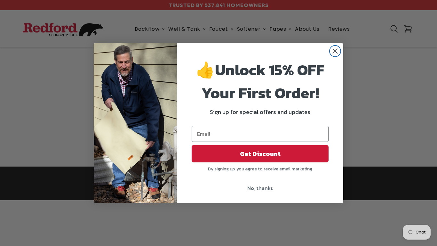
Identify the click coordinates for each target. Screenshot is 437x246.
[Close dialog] (335, 51)
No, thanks (260, 188)
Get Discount (260, 154)
